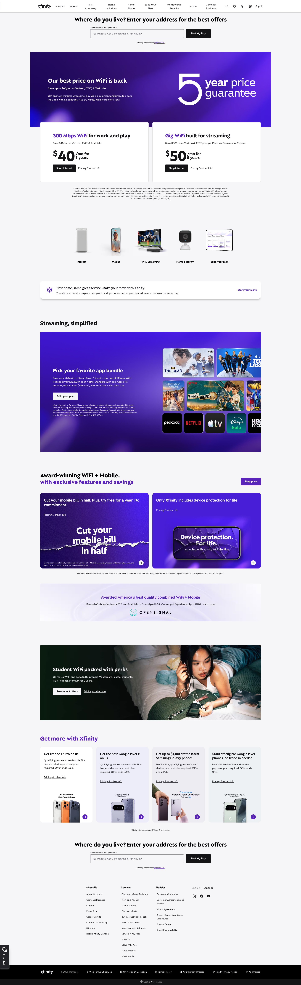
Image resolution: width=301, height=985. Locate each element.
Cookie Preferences (152, 982)
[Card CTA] (94, 530)
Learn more (208, 604)
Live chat (3, 959)
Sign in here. (159, 42)
